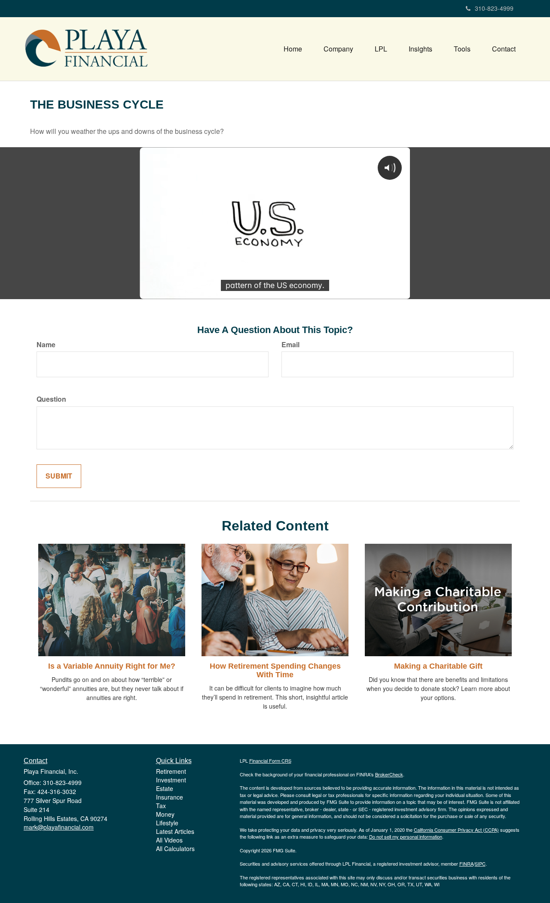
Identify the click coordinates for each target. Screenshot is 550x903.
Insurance (169, 797)
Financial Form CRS (270, 760)
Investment (171, 780)
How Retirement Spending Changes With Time (275, 670)
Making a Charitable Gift (438, 666)
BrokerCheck (389, 774)
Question (51, 399)
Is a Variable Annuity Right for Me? (111, 666)
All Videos (169, 840)
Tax (161, 805)
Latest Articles (175, 831)
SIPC (480, 863)
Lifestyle (167, 822)
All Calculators (175, 848)
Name (46, 344)
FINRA (466, 863)
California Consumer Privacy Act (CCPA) (456, 829)
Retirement (171, 771)
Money (165, 814)
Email (290, 344)
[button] (338, 49)
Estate (164, 788)
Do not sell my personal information (405, 836)
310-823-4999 (494, 8)
